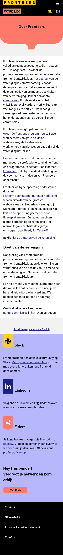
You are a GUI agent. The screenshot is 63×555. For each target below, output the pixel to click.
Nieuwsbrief (12, 517)
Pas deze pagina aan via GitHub (32, 329)
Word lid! (12, 11)
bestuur (44, 78)
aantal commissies (15, 312)
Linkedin (24, 403)
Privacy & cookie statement (22, 527)
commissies (11, 100)
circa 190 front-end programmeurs (25, 133)
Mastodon (46, 439)
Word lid (15, 489)
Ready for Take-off (36, 230)
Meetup (21, 452)
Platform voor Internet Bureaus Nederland (30, 195)
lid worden (9, 171)
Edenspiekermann (14, 217)
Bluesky (8, 443)
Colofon (10, 537)
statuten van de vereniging (38, 237)
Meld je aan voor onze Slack (29, 362)
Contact (10, 507)
